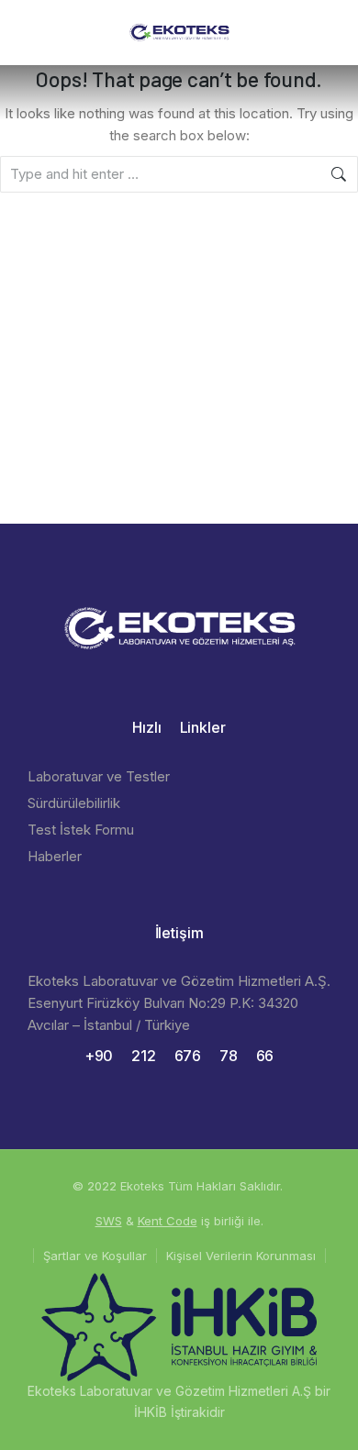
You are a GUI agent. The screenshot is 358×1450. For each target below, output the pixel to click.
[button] (29, 32)
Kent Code (167, 1220)
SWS (108, 1220)
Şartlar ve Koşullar (95, 1255)
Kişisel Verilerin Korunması (241, 1255)
